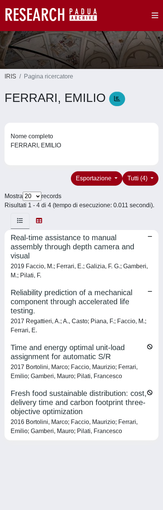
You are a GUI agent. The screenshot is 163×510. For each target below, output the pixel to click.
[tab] (20, 221)
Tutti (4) (138, 178)
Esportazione (94, 178)
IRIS (10, 76)
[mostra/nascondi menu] (155, 15)
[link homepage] (55, 16)
